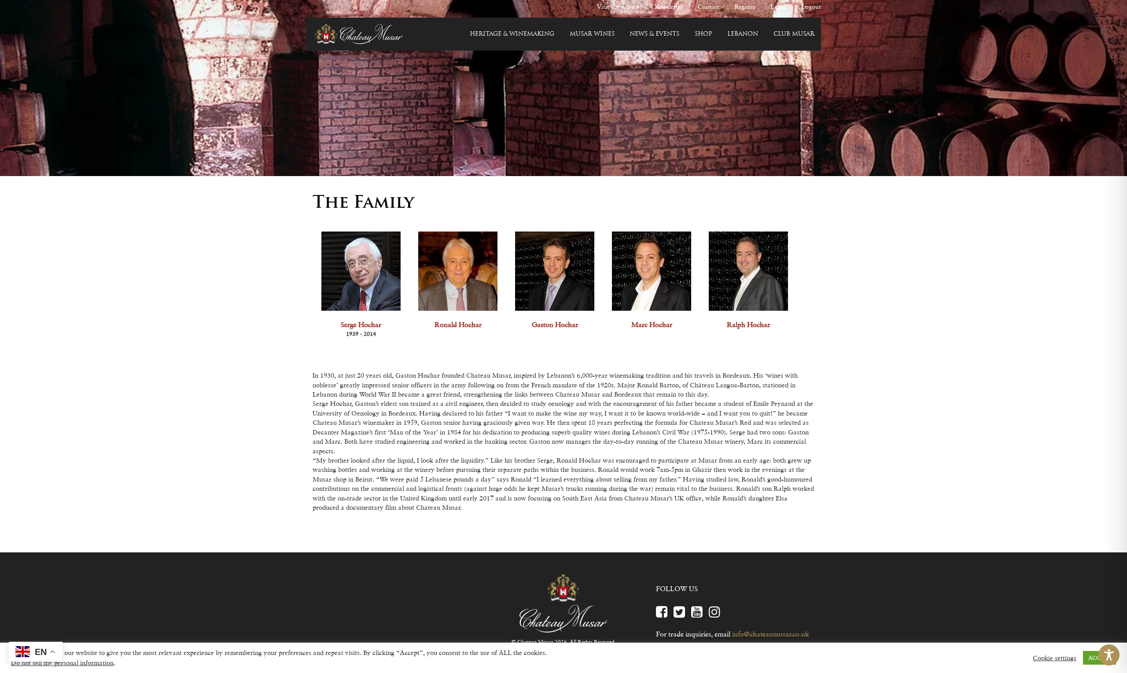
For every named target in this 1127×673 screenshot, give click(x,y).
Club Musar (793, 34)
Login (778, 7)
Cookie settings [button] (1054, 658)
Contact (708, 7)
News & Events (654, 34)
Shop (703, 34)
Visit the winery (618, 7)
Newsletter (668, 7)
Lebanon (742, 34)
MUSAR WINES (592, 34)
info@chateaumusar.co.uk (770, 633)
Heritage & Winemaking (512, 34)
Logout (811, 7)
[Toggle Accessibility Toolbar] (1109, 655)
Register (744, 7)
